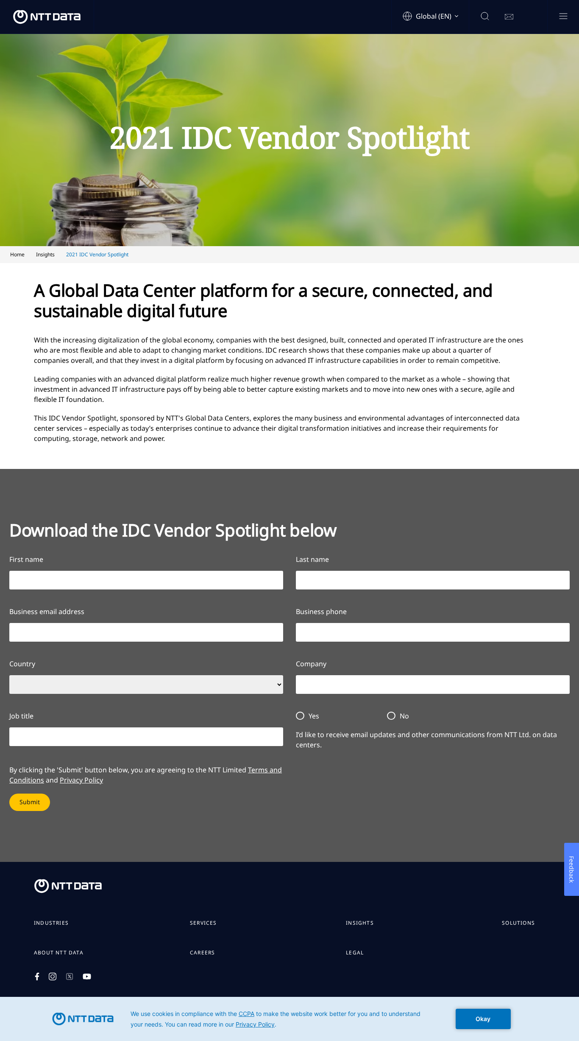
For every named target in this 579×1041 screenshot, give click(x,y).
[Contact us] (509, 16)
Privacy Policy (81, 780)
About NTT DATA (59, 953)
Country (22, 663)
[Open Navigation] (563, 17)
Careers (202, 953)
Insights (360, 923)
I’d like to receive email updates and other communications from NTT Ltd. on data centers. (426, 739)
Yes (314, 716)
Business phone (321, 611)
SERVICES (203, 923)
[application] (289, 1019)
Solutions (518, 923)
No (404, 716)
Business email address (46, 611)
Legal (355, 953)
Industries (51, 923)
